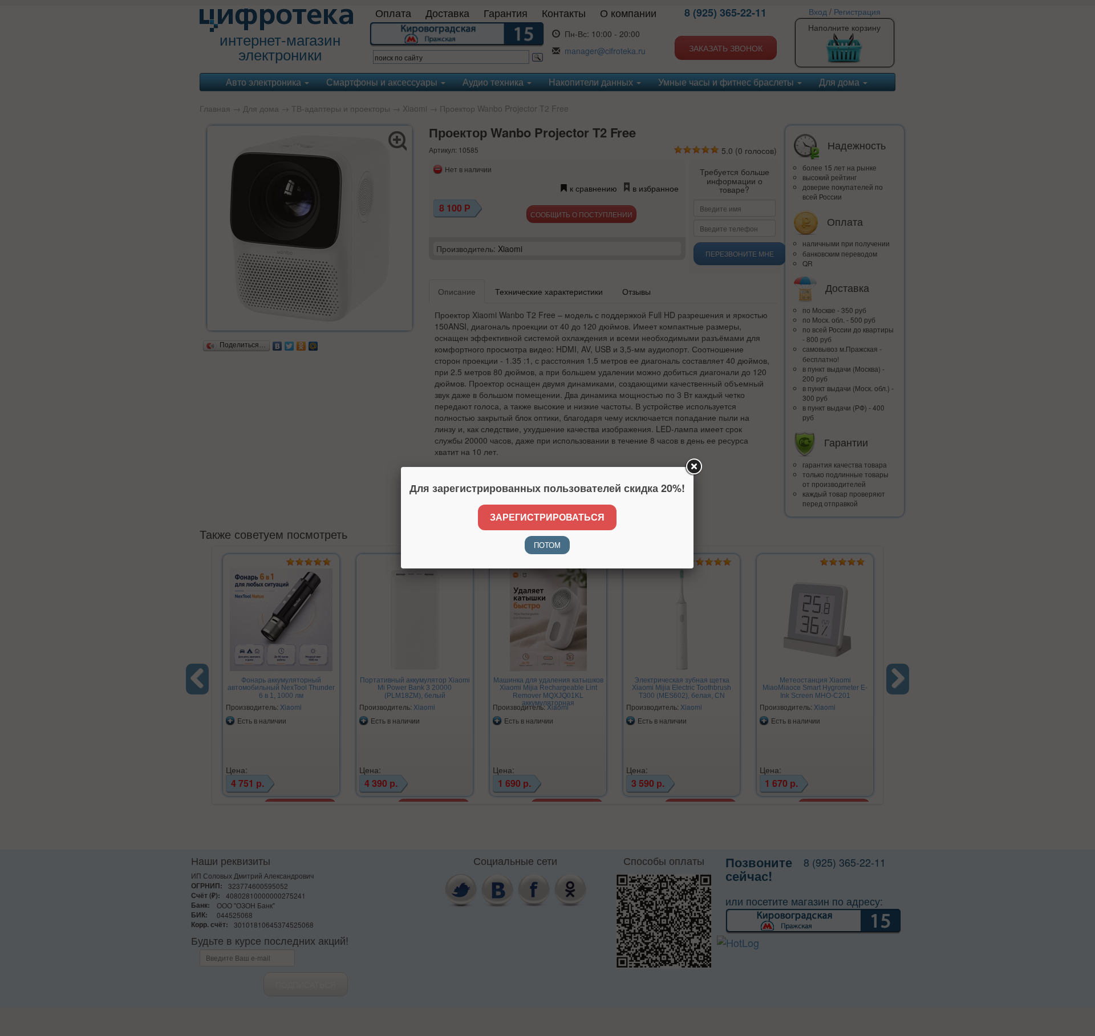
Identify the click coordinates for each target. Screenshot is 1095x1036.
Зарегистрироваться (547, 516)
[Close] (693, 467)
